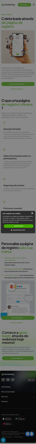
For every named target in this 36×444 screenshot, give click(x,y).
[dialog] (18, 222)
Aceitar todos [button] (18, 226)
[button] (18, 230)
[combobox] (32, 213)
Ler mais (16, 222)
